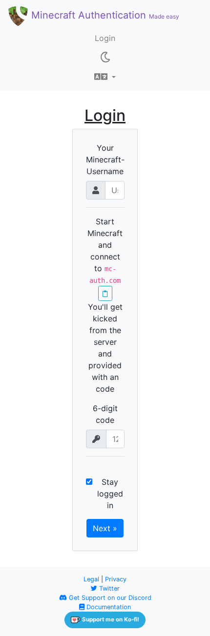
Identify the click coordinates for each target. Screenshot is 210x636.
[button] (105, 77)
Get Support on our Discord (109, 597)
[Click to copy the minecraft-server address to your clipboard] (105, 293)
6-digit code (105, 414)
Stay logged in (110, 493)
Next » (105, 528)
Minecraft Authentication (103, 15)
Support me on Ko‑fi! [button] (110, 619)
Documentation (107, 607)
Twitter (108, 588)
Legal (91, 579)
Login (105, 38)
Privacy (115, 579)
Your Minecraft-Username (105, 159)
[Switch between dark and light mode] (105, 57)
